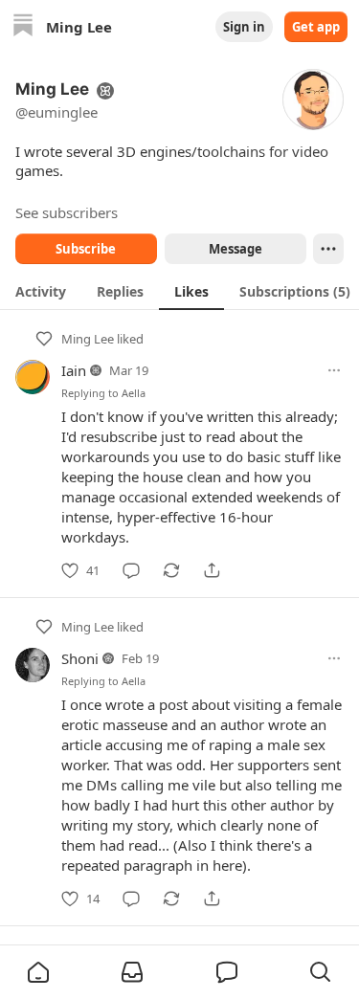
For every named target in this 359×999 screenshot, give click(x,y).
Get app (316, 26)
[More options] (334, 370)
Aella (134, 393)
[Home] (22, 27)
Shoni (80, 658)
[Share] (211, 570)
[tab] (40, 291)
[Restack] (171, 570)
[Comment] (131, 570)
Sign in (244, 26)
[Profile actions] (328, 248)
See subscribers (66, 212)
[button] (38, 972)
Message (234, 248)
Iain (73, 370)
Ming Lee (87, 338)
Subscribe (86, 248)
